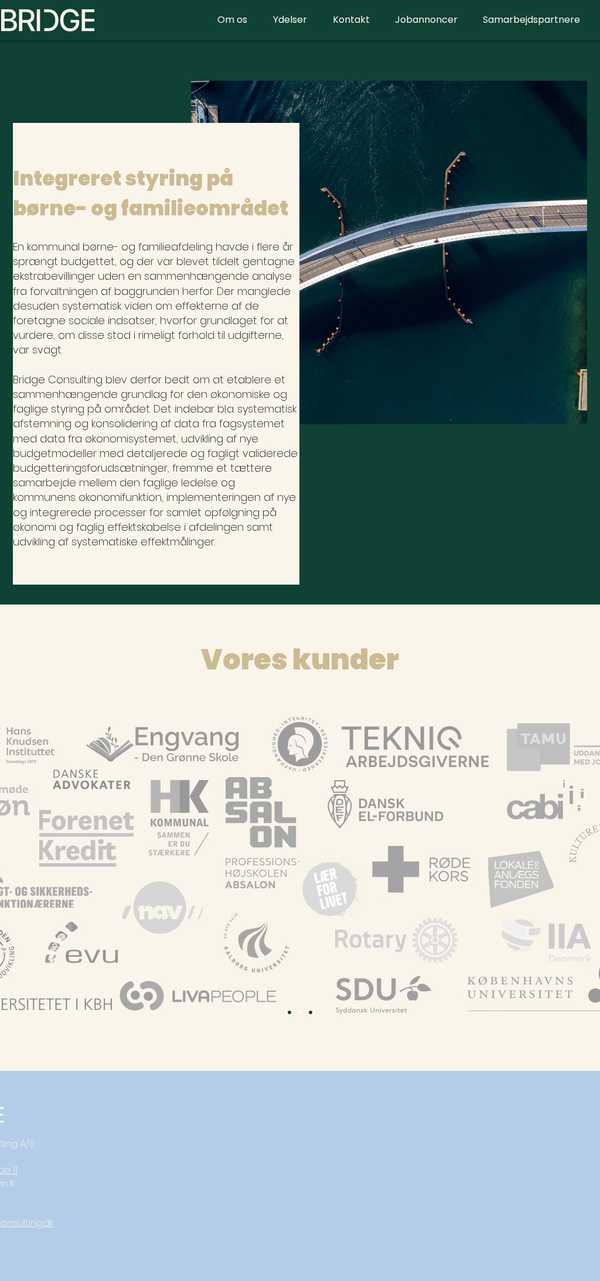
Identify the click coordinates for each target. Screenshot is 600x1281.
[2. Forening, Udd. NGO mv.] (300, 1012)
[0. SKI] (310, 1012)
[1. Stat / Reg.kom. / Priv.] (289, 1012)
